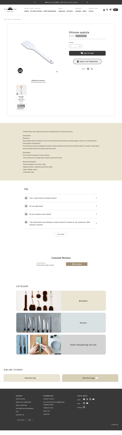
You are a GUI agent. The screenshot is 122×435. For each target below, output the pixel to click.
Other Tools (10, 19)
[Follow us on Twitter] (87, 399)
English (29, 420)
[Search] (107, 10)
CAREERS (46, 414)
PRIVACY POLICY (48, 399)
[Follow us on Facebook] (84, 399)
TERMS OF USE (48, 408)
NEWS (84, 11)
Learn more (75, 2)
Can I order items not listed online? (43, 198)
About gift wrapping (89, 61)
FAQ (17, 411)
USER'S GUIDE (20, 399)
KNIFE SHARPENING (50, 11)
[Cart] (110, 10)
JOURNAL (78, 11)
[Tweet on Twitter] (92, 69)
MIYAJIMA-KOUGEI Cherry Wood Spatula (21, 99)
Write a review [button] (76, 264)
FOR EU (91, 11)
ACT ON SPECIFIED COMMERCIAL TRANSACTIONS (54, 403)
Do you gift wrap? (36, 206)
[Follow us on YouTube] (93, 399)
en (115, 10)
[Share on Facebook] (88, 69)
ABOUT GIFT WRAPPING (23, 402)
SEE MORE (61, 234)
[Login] (104, 10)
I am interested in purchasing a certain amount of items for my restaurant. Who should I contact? (60, 223)
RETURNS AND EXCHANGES (24, 408)
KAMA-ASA (62, 11)
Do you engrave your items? (40, 214)
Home (5, 19)
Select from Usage (88, 378)
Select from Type (30, 378)
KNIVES (26, 11)
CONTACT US (20, 415)
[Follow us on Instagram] (90, 399)
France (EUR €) (20, 420)
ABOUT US (46, 411)
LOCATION (69, 11)
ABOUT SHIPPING (21, 405)
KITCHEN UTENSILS (36, 11)
